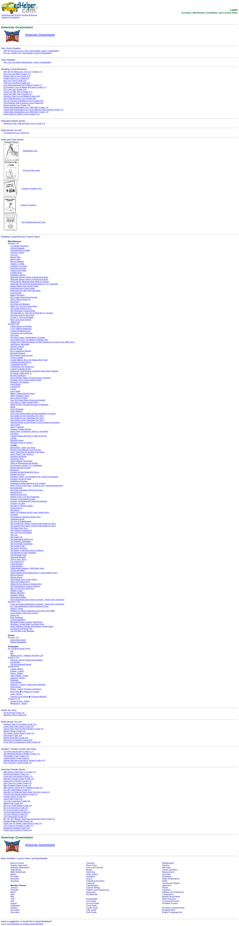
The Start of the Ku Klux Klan (22, 315)
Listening (90, 883)
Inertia (12, 407)
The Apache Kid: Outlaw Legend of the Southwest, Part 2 (33, 526)
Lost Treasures (16, 293)
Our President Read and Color (33, 222)
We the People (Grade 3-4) (14, 713)
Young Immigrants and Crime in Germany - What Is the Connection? (37, 599)
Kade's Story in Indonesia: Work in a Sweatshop (29, 431)
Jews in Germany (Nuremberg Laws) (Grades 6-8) (23, 101)
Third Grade (91, 906)
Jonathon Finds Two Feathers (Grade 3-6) (19, 724)
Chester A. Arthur (17, 264)
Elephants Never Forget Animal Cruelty (26, 380)
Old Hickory (15, 662)
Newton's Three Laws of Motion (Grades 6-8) (21, 96)
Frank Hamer (15, 384)
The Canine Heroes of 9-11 (21, 308)
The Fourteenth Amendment (21, 544)
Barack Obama (16, 349)
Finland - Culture (17, 671)
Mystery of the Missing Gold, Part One (25, 450)
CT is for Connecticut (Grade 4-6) (16, 801)
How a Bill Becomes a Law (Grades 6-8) (19, 98)
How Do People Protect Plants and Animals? (28, 400)
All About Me (91, 894)
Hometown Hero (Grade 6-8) (15, 715)
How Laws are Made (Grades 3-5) (17, 74)
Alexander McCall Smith (20, 250)
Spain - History (16, 694)
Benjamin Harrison (17, 353)
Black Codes (15, 259)
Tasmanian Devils (17, 519)
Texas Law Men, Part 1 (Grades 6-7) (17, 92)
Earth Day (90, 872)
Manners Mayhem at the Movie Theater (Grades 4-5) (24, 760)
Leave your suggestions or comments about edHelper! (22, 924)
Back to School (17, 863)
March (13, 892)
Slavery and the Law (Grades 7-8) (16, 105)
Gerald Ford (15, 387)
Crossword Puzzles (170, 901)
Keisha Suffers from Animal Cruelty (24, 286)
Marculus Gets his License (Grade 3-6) (18, 779)
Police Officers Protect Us (20, 299)
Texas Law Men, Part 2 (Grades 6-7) (17, 94)
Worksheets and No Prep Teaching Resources (19, 15)
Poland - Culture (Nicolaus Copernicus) (25, 689)
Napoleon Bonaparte (18, 456)
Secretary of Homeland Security (22, 499)
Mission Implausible (18, 642)
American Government (10, 17)
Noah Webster (16, 682)
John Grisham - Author (19, 676)
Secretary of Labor (17, 503)
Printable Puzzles (170, 903)
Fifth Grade (91, 910)
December (15, 912)
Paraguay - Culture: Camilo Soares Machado (27, 684)
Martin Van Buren (17, 295)
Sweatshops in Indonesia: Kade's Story (25, 517)
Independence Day (30, 151)
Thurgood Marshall (18, 557)
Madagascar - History (18, 703)
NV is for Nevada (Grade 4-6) (15, 810)
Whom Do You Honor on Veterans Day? (26, 584)
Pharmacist (14, 470)
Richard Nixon (16, 492)
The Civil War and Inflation (21, 532)
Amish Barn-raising (18, 640)
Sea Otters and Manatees (20, 304)
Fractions (90, 863)
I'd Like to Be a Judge (31, 170)
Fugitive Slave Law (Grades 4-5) (16, 78)
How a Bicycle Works (19, 398)
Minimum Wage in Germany (21, 443)
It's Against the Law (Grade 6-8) (16, 133)
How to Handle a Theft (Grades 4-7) (17, 763)
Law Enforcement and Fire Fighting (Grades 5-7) (22, 85)
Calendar (99, 868)
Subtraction (179, 892)
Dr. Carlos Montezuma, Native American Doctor (29, 606)
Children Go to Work (18, 266)
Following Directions (95, 881)
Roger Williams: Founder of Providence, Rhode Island (31, 626)
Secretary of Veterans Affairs (21, 506)
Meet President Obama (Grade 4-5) (17, 785)
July (12, 901)
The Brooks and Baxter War (21, 629)
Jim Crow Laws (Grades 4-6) (15, 80)
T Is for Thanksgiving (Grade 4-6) (16, 812)
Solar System (92, 874)
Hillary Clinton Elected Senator (22, 393)
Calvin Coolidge (16, 358)
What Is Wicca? (16, 577)
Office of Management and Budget (24, 463)
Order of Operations (170, 879)
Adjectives (166, 885)
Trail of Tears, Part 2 (18, 559)
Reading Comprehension (173, 908)
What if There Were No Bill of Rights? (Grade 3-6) (23, 729)
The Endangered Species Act (21, 539)
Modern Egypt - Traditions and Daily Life (26, 655)
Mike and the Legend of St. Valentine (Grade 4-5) (23, 788)
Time (88, 868)
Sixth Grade (91, 912)
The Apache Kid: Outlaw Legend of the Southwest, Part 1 (33, 523)
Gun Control (15, 391)
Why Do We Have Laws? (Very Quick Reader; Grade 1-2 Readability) (31, 51)
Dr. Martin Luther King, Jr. (20, 373)
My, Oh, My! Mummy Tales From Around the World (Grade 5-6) (29, 819)
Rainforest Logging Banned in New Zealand (27, 483)
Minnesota (14, 680)
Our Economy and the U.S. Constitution (26, 465)
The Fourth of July (17, 546)
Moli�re (14, 445)
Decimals (166, 874)
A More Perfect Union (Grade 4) (16, 758)
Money (89, 870)
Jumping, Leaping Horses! (20, 429)
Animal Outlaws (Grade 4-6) (14, 796)
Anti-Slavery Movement (19, 344)
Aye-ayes (14, 255)
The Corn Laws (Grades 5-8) (14, 89)
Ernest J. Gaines (16, 608)
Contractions (167, 894)
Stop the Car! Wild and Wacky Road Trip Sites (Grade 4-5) (26, 792)
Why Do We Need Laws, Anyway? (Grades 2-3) (22, 72)
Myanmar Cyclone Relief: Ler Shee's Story (27, 624)
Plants (165, 888)
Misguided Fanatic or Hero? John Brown (26, 622)
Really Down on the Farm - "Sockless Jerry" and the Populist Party (36, 485)
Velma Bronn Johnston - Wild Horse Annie (27, 568)
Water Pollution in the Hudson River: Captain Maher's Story (34, 573)
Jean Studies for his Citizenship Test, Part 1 (27, 416)
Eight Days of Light (18, 268)
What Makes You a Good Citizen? (23, 579)
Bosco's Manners (17, 261)
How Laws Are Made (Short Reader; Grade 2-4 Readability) (27, 62)
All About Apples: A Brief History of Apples (27, 337)
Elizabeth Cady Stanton (19, 382)
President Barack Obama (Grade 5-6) (18, 821)
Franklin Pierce (16, 273)
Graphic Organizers (19, 865)
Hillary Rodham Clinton (19, 396)
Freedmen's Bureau (18, 275)
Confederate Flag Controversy (22, 367)
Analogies (90, 876)
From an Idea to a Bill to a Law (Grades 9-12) (21, 114)
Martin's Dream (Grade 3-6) (14, 731)
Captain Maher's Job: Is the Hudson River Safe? (29, 360)
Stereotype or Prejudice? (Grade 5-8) (17, 740)
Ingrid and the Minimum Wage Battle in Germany (29, 282)
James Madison (16, 411)
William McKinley (17, 593)
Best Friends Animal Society (21, 355)
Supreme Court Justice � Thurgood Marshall (28, 696)
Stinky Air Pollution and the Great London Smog (29, 512)
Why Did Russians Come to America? (25, 586)
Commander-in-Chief (18, 364)
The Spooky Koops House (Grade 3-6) (18, 733)
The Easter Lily (16, 537)
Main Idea (166, 868)
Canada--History (16, 669)
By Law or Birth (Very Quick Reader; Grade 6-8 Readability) (27, 53)
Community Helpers (171, 883)
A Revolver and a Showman (21, 333)
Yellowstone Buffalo (18, 597)
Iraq (11, 651)
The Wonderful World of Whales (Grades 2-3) (21, 754)
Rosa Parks (14, 302)
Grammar (166, 890)
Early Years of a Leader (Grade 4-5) (17, 783)
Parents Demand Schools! (20, 468)
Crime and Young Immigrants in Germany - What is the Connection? (37, 604)
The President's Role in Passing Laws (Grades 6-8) (23, 103)
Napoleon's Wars (17, 459)
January (14, 888)
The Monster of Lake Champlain (23, 553)
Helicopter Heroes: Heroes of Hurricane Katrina (29, 277)
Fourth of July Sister (18, 270)
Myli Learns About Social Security (24, 297)
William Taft (15, 322)
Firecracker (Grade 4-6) (12, 735)
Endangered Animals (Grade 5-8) (16, 828)
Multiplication (168, 863)
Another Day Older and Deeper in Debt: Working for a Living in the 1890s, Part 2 (42, 342)
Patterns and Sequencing (97, 890)
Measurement (168, 872)
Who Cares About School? (20, 320)
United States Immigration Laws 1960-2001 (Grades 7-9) (25, 112)
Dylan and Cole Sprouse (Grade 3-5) (17, 776)
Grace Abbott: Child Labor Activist (24, 613)
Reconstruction (16, 488)
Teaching (14, 881)
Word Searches (169, 899)
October (13, 908)
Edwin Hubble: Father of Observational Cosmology (30, 378)
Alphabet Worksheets (19, 868)
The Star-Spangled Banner (20, 664)
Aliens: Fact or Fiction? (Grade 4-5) (17, 781)
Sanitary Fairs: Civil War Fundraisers (24, 497)
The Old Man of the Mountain (22, 631)
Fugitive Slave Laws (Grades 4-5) (16, 76)
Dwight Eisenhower (18, 375)
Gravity (13, 389)
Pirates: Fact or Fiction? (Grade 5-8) (17, 830)
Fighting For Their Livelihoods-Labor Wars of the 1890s (32, 611)
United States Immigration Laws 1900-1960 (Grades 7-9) (25, 107)
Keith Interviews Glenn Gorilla (22, 288)
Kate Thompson (16, 617)
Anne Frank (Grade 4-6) (13, 799)
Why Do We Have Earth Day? (22, 588)
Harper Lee (14, 615)
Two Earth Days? (17, 561)
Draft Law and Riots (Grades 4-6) (16, 83)
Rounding (166, 876)
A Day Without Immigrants (20, 329)
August (13, 903)
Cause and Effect (169, 870)
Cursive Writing (93, 888)
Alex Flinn (14, 335)
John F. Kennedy (17, 427)
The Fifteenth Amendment (20, 541)
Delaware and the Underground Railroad (26, 660)
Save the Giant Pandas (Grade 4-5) (17, 790)
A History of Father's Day (31, 188)
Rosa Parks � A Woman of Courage (24, 692)
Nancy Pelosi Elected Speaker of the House (27, 452)
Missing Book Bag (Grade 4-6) (15, 738)
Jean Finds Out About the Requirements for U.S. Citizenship (34, 284)
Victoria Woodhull (17, 570)
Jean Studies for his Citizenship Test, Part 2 (27, 418)
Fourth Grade (92, 908)
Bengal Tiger (15, 257)
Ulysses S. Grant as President (21, 317)
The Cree (14, 535)
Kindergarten (92, 899)
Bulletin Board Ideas (171, 897)
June (12, 899)
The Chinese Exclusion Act (21, 530)
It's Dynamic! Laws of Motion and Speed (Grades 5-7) (24, 87)
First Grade (91, 901)
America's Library (17, 252)
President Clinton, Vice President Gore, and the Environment (34, 477)
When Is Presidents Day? (20, 582)
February (14, 890)
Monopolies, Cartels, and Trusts (22, 447)
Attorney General (17, 346)
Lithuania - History (17, 678)
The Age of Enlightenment (20, 521)
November (15, 910)
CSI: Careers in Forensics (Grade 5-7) (18, 826)
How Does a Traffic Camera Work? (24, 402)
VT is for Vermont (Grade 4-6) (15, 814)
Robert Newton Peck (18, 494)
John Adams (15, 425)
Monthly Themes (18, 885)
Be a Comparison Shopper (20, 351)
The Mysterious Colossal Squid (22, 311)
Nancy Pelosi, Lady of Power (22, 454)
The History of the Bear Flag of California (26, 550)
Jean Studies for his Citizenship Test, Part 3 (27, 420)
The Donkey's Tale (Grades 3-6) (16, 756)
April (12, 894)
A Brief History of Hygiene (21, 326)
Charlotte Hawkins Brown (20, 362)
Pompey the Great (17, 474)
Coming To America (28, 205)
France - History (16, 673)
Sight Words (15, 870)
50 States (14, 876)
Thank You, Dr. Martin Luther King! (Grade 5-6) (22, 823)
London (13, 438)
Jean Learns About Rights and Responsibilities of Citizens (33, 413)
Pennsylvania (15, 687)
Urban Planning (16, 564)
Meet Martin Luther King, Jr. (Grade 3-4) (19, 772)
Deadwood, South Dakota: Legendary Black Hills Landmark (34, 371)
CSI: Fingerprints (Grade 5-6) (15, 817)
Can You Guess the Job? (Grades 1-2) (18, 751)
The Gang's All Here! (18, 548)
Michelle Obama (16, 440)
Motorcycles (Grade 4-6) (13, 803)
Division (165, 865)
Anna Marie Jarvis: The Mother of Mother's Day (29, 340)
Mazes (13, 874)
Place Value (91, 865)
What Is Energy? (17, 575)
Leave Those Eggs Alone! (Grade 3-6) (18, 726)
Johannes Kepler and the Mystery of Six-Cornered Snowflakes (35, 422)
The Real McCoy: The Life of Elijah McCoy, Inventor (31, 313)
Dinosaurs (90, 892)
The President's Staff (18, 555)
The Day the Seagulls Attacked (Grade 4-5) (20, 794)
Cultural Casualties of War (20, 369)
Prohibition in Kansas (18, 481)
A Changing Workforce (19, 246)
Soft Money (15, 510)
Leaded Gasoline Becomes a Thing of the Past (28, 436)
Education (14, 879)
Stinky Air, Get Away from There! (23, 306)
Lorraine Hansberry (18, 620)
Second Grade (92, 903)
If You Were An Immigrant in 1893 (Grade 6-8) (22, 742)
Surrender (14, 515)
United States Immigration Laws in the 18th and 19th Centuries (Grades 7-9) (33, 110)
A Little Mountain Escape (20, 331)
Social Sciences (16, 508)
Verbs (164, 881)
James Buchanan (17, 409)
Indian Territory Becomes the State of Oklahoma (29, 405)
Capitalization (92, 885)
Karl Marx (14, 434)
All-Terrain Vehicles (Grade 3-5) (16, 774)
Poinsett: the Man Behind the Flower (24, 472)
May (12, 897)
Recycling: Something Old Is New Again (26, 490)
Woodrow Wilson (17, 595)
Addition (166, 892)
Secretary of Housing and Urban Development (28, 501)
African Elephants (17, 248)
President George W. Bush (20, 479)
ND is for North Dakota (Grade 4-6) (17, 805)
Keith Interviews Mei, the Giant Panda (25, 290)
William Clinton (16, 591)
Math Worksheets (18, 872)
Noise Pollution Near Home (21, 461)
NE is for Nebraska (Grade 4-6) (15, 808)
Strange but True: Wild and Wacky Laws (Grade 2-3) (24, 123)
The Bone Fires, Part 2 (19, 528)
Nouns (89, 879)
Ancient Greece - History (20, 701)
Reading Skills (168, 910)
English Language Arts (172, 912)
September (15, 906)
